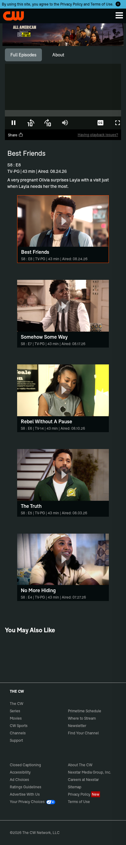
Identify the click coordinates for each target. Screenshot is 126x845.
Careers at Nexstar (83, 779)
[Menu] (119, 15)
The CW (10, 14)
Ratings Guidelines (25, 787)
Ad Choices (19, 779)
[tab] (23, 54)
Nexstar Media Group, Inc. (89, 772)
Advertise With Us (25, 794)
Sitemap (74, 787)
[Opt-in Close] (118, 4)
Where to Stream (82, 718)
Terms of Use (102, 4)
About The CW (80, 765)
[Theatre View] (83, 122)
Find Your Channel (83, 733)
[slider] (63, 113)
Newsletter (77, 725)
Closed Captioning (25, 765)
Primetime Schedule (84, 711)
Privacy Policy (71, 4)
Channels (18, 733)
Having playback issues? (98, 134)
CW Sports (19, 725)
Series (15, 711)
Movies (16, 718)
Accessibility (20, 772)
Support (16, 740)
